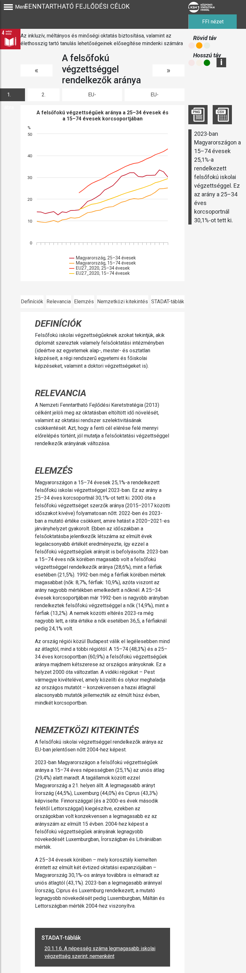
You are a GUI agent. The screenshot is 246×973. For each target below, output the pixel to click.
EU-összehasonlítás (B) (154, 96)
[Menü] (8, 7)
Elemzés (84, 301)
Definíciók (32, 301)
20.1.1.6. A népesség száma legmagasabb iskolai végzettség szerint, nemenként (100, 952)
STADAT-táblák (167, 301)
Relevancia (58, 301)
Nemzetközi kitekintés (122, 301)
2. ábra (43, 96)
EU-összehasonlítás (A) (92, 96)
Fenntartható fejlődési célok (77, 6)
